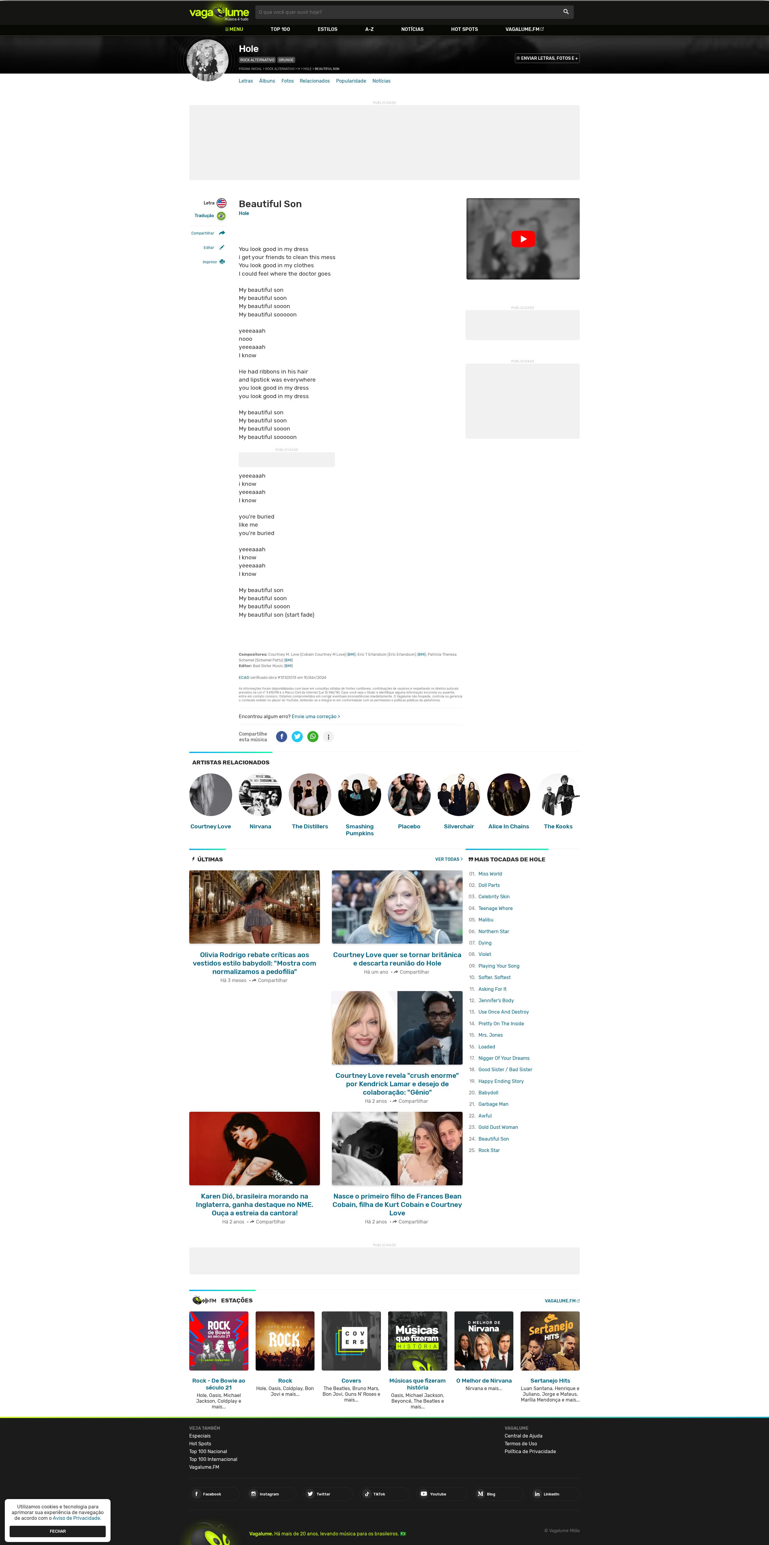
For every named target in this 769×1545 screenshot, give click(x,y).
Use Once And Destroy (504, 1012)
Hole (249, 48)
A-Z (369, 29)
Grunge (286, 60)
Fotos (287, 81)
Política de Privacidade (530, 1451)
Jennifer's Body (496, 1000)
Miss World (490, 874)
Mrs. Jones (491, 1035)
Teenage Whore (496, 908)
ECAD (244, 677)
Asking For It (492, 989)
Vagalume (219, 12)
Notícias (412, 29)
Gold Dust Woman (498, 1127)
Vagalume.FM (523, 29)
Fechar (58, 1531)
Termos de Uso (521, 1444)
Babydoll (488, 1093)
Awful (485, 1116)
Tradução (204, 215)
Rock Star (489, 1150)
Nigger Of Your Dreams (504, 1058)
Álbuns (267, 81)
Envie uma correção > (316, 716)
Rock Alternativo (257, 60)
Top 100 (280, 29)
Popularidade (351, 81)
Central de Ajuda (524, 1436)
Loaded (487, 1047)
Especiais (200, 1436)
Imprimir (210, 262)
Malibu (486, 920)
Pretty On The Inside (501, 1023)
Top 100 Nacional (208, 1451)
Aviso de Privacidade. (77, 1518)
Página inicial (250, 69)
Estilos (327, 29)
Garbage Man (494, 1104)
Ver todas (447, 859)
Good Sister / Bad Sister (505, 1069)
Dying (485, 943)
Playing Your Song (499, 966)
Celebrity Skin (494, 896)
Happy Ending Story (501, 1081)
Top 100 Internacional (213, 1459)
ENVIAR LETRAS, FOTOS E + (549, 58)
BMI (351, 654)
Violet (485, 954)
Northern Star (494, 931)
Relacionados (315, 81)
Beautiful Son (494, 1139)
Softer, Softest (495, 977)
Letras (246, 81)
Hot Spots (464, 29)
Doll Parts (489, 885)
